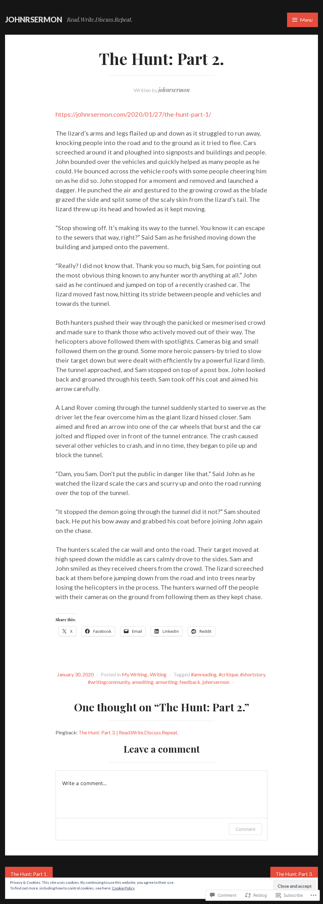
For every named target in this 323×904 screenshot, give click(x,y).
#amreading (204, 674)
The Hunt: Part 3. (294, 874)
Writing (158, 674)
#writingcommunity (109, 682)
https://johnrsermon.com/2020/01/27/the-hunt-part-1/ (133, 114)
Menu (306, 20)
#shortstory (252, 674)
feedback (189, 682)
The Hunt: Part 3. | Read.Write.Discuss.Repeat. (128, 732)
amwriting (167, 682)
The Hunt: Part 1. (28, 874)
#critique (228, 674)
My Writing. (135, 674)
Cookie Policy (123, 888)
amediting (143, 682)
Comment (245, 829)
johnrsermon (33, 19)
